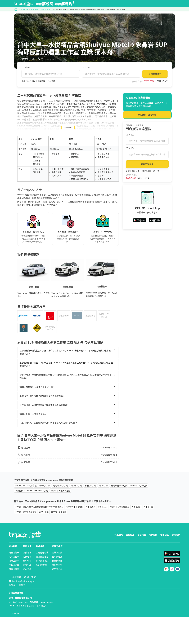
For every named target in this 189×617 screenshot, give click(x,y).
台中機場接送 (42, 560)
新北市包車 (45, 9)
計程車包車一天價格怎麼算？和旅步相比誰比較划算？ (44, 404)
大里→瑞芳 (90, 507)
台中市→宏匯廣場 (58, 512)
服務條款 (22, 585)
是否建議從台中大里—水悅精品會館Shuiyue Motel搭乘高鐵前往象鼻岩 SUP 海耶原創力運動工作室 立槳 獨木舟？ (66, 364)
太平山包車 (14, 556)
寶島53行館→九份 (119, 485)
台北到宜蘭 (57, 560)
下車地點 (86, 67)
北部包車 (34, 9)
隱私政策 (12, 585)
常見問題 (153, 535)
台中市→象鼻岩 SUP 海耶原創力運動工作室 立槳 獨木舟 (39, 507)
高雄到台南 (57, 552)
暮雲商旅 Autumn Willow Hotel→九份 (31, 490)
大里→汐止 (136, 507)
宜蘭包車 (27, 552)
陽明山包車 (14, 560)
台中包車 (27, 560)
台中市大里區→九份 (24, 485)
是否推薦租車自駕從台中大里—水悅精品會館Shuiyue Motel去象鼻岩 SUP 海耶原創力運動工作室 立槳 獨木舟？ (65, 352)
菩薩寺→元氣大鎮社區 (119, 507)
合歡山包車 (14, 564)
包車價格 (118, 535)
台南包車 (27, 569)
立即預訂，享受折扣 (147, 115)
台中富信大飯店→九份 (60, 490)
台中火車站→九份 (42, 485)
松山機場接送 (42, 556)
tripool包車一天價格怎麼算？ (33, 413)
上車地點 (26, 67)
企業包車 (141, 535)
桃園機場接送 (42, 552)
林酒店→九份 (90, 485)
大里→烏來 (102, 507)
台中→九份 (103, 485)
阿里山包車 (14, 552)
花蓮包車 (27, 556)
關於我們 (176, 535)
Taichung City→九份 (138, 485)
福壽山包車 (14, 569)
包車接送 (24, 9)
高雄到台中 (57, 564)
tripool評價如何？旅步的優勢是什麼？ (37, 386)
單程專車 (130, 535)
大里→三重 (148, 507)
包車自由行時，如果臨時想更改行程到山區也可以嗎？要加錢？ (48, 422)
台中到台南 (57, 569)
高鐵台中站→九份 (60, 485)
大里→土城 (43, 512)
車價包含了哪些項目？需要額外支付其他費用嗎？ (42, 395)
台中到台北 (57, 556)
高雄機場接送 (42, 564)
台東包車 (27, 564)
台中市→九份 (76, 485)
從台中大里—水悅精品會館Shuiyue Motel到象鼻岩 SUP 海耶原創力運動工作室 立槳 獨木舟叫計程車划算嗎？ (65, 376)
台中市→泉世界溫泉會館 (25, 512)
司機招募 (164, 535)
